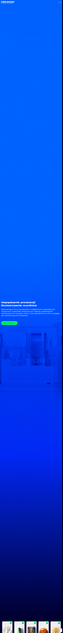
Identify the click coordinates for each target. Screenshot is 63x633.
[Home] (7, 2)
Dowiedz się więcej (8, 323)
